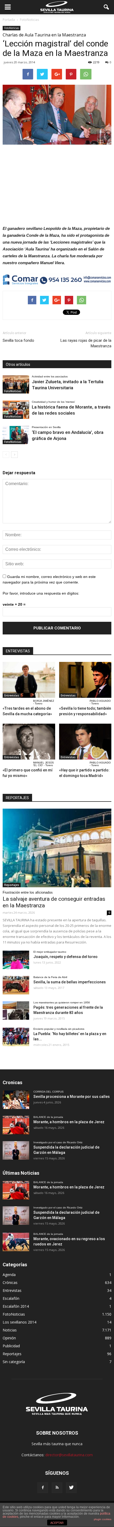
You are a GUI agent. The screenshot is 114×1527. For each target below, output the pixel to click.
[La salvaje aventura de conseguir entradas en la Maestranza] (57, 848)
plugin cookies (102, 1519)
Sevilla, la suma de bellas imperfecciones (69, 982)
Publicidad (11, 1345)
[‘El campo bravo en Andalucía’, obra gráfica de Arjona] (16, 435)
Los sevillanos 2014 (19, 1322)
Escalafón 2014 (16, 1306)
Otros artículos (18, 364)
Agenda (9, 1274)
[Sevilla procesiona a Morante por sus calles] (16, 1099)
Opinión (9, 1337)
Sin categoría (14, 1361)
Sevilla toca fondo (18, 340)
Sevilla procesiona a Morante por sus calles (71, 1096)
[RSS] (57, 1487)
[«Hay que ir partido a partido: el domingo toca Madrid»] (85, 742)
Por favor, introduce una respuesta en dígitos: (41, 593)
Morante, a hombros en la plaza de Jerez (68, 1122)
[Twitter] (71, 1487)
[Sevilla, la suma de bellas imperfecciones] (16, 985)
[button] (106, 7)
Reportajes (11, 885)
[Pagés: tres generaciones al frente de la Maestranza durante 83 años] (16, 1010)
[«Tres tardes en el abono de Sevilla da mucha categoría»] (29, 680)
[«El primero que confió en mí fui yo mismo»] (29, 742)
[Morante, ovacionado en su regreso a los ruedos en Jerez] (16, 1242)
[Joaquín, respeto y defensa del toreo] (16, 960)
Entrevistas (11, 695)
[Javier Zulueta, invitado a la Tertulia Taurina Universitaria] (16, 384)
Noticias (10, 1329)
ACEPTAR (57, 1522)
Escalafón (11, 1298)
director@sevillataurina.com (69, 1454)
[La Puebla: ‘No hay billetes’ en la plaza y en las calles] (16, 1037)
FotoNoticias (11, 28)
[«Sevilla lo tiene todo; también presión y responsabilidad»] (85, 680)
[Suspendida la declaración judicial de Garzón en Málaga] (16, 1150)
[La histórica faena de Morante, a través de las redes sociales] (16, 410)
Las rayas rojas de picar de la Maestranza (85, 343)
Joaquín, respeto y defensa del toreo (65, 957)
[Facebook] (42, 1487)
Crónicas (10, 1282)
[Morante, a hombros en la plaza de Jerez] (16, 1125)
